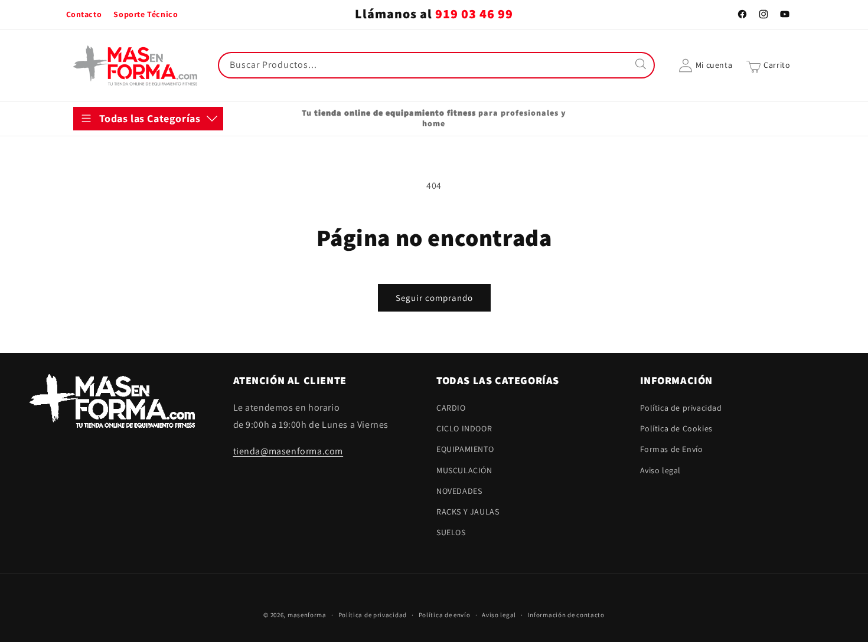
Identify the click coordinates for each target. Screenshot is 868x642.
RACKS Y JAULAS (116, 295)
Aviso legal (660, 470)
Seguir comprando (434, 297)
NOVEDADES (107, 266)
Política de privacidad (681, 408)
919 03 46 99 (474, 14)
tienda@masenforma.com (288, 451)
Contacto (84, 14)
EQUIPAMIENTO (113, 209)
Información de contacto (566, 615)
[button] (768, 65)
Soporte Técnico (145, 14)
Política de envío (445, 615)
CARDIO (100, 150)
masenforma (307, 615)
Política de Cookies (676, 429)
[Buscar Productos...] (642, 65)
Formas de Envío (671, 449)
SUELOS (100, 325)
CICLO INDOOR (113, 180)
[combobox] (436, 65)
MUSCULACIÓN (113, 237)
